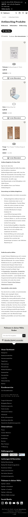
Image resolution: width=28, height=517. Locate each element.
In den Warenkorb (15, 78)
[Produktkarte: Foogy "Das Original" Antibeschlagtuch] (14, 139)
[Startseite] (6, 13)
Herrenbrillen (14, 271)
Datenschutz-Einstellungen (10, 512)
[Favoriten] (23, 13)
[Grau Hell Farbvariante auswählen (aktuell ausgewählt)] (14, 64)
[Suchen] (16, 13)
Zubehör (4, 17)
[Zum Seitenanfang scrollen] (14, 342)
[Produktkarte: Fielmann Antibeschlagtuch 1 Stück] (14, 60)
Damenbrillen (6, 271)
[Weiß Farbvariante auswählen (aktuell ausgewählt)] (14, 104)
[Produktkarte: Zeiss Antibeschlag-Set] (14, 100)
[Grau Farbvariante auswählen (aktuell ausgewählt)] (14, 144)
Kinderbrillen (21, 271)
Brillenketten (13, 25)
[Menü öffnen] (1, 13)
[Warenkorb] (26, 13)
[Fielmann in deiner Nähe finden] (19, 13)
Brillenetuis (4, 25)
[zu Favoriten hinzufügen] (24, 42)
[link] (14, 5)
